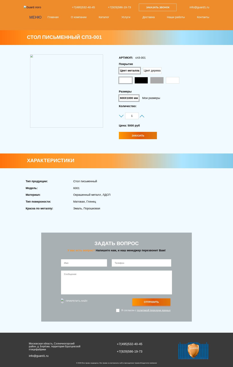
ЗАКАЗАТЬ (138, 135)
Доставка (148, 17)
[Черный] (141, 80)
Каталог (104, 17)
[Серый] (157, 80)
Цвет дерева (152, 70)
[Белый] (125, 80)
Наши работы (176, 17)
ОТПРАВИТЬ (151, 302)
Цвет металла (129, 70)
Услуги (125, 17)
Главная (53, 17)
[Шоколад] (172, 80)
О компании (79, 17)
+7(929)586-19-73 (119, 7)
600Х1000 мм (129, 98)
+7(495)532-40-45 (83, 7)
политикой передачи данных (154, 310)
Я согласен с (146, 310)
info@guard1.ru (199, 7)
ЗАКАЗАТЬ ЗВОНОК (157, 7)
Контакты (203, 17)
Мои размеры (151, 98)
